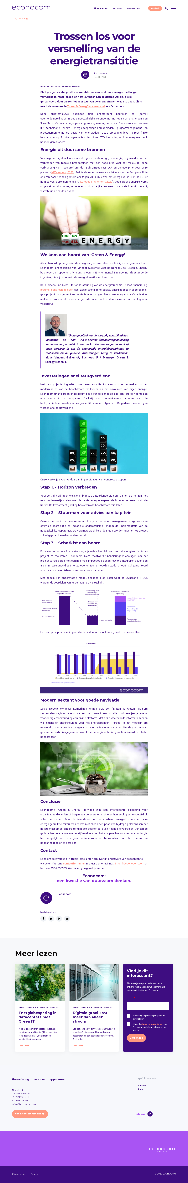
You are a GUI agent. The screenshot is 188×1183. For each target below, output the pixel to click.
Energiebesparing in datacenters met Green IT (38, 1017)
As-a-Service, (47, 86)
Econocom (100, 73)
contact (155, 8)
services (117, 8)
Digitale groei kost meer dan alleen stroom (90, 1017)
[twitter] (51, 919)
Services (53, 1007)
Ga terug (23, 18)
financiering (101, 8)
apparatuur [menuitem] (57, 1079)
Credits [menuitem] (34, 1174)
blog (140, 1089)
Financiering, (26, 1007)
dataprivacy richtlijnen (152, 1024)
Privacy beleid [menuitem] (19, 1174)
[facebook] (43, 919)
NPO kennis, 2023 (62, 172)
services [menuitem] (39, 1079)
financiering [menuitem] (20, 1079)
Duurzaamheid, (63, 86)
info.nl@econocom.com (129, 863)
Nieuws (75, 86)
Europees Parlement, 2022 (96, 181)
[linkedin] (59, 919)
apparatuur (133, 8)
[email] (67, 919)
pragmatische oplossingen (56, 289)
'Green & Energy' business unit (86, 106)
